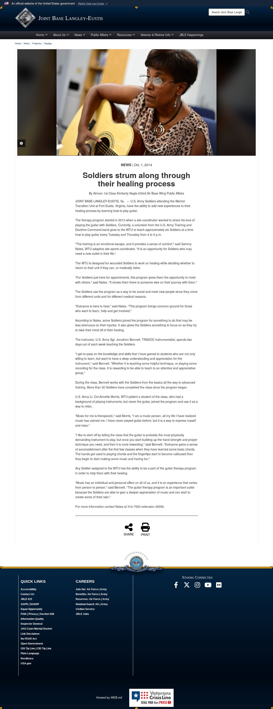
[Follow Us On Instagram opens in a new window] (197, 586)
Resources (124, 35)
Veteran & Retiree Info (155, 35)
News (78, 35)
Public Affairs (99, 35)
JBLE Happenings (191, 35)
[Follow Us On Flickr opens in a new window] (218, 586)
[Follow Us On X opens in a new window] (186, 586)
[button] (93, 3)
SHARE (129, 534)
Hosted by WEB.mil (109, 697)
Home (40, 35)
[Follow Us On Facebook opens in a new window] (176, 586)
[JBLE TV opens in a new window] (208, 586)
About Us (59, 35)
